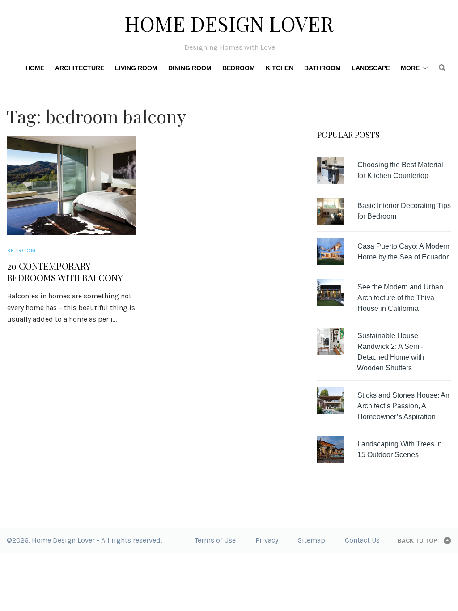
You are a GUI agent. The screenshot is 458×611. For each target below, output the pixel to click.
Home (34, 68)
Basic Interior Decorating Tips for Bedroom (404, 211)
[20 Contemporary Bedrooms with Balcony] (71, 185)
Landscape (371, 68)
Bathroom (322, 68)
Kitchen (279, 68)
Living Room (136, 68)
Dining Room (190, 68)
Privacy (266, 540)
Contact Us (362, 540)
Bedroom (238, 68)
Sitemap (311, 540)
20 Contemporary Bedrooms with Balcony (65, 272)
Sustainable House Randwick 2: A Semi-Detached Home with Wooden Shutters (390, 352)
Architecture (79, 68)
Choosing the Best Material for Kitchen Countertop (400, 170)
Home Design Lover (229, 23)
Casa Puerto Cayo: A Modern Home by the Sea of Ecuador (403, 251)
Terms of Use (215, 540)
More (410, 68)
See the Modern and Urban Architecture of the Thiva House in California (400, 297)
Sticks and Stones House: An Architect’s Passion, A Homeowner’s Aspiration (403, 405)
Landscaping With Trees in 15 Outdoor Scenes (399, 449)
